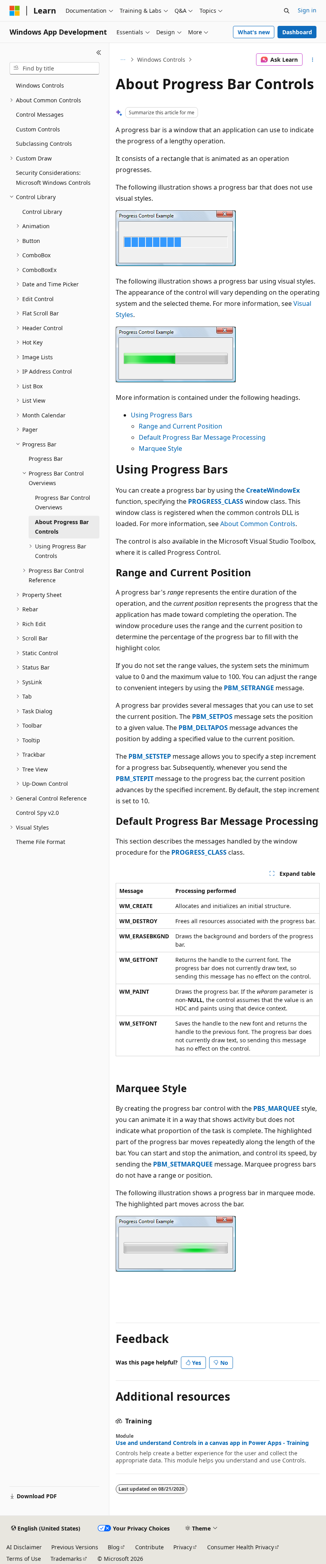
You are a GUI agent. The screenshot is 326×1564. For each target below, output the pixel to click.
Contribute (149, 1547)
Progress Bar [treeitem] (46, 458)
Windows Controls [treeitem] (40, 85)
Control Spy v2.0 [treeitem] (37, 812)
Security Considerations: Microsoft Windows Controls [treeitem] (53, 177)
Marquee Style (160, 448)
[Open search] (287, 11)
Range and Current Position (180, 426)
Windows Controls (161, 59)
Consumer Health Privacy (240, 1547)
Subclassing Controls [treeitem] (44, 143)
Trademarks (66, 1558)
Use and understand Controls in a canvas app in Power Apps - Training (212, 1443)
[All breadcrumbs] (123, 59)
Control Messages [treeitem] (40, 114)
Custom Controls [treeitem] (38, 129)
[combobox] (54, 68)
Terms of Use (23, 1558)
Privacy (182, 1547)
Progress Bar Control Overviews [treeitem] (62, 502)
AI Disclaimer (24, 1547)
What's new (254, 32)
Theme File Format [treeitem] (40, 842)
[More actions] (313, 59)
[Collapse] (99, 52)
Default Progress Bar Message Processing (202, 437)
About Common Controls (257, 523)
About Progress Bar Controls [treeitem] (62, 527)
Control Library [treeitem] (42, 211)
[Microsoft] (15, 11)
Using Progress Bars (161, 415)
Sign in (307, 10)
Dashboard (297, 32)
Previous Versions (74, 1547)
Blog (114, 1547)
